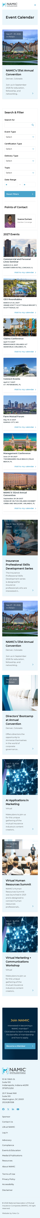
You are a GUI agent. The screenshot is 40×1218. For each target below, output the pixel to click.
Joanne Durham (24, 219)
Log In (5, 1133)
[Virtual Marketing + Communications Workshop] (33, 990)
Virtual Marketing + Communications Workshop (18, 961)
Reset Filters (12, 194)
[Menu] (30, 5)
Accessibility (8, 1184)
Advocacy (6, 1140)
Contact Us (7, 1122)
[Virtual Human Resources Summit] (33, 906)
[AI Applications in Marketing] (33, 829)
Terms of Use (8, 1174)
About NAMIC (8, 1166)
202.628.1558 (8, 1102)
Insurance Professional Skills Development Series (19, 564)
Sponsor (6, 1117)
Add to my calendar (24, 272)
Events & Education (11, 1150)
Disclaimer (7, 1190)
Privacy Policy (8, 1179)
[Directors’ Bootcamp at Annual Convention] (33, 748)
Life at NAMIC (8, 1127)
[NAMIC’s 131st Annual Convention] (32, 93)
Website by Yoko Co (10, 1213)
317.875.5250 (8, 1088)
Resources (7, 1161)
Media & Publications (12, 1155)
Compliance (8, 1145)
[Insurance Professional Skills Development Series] (33, 590)
